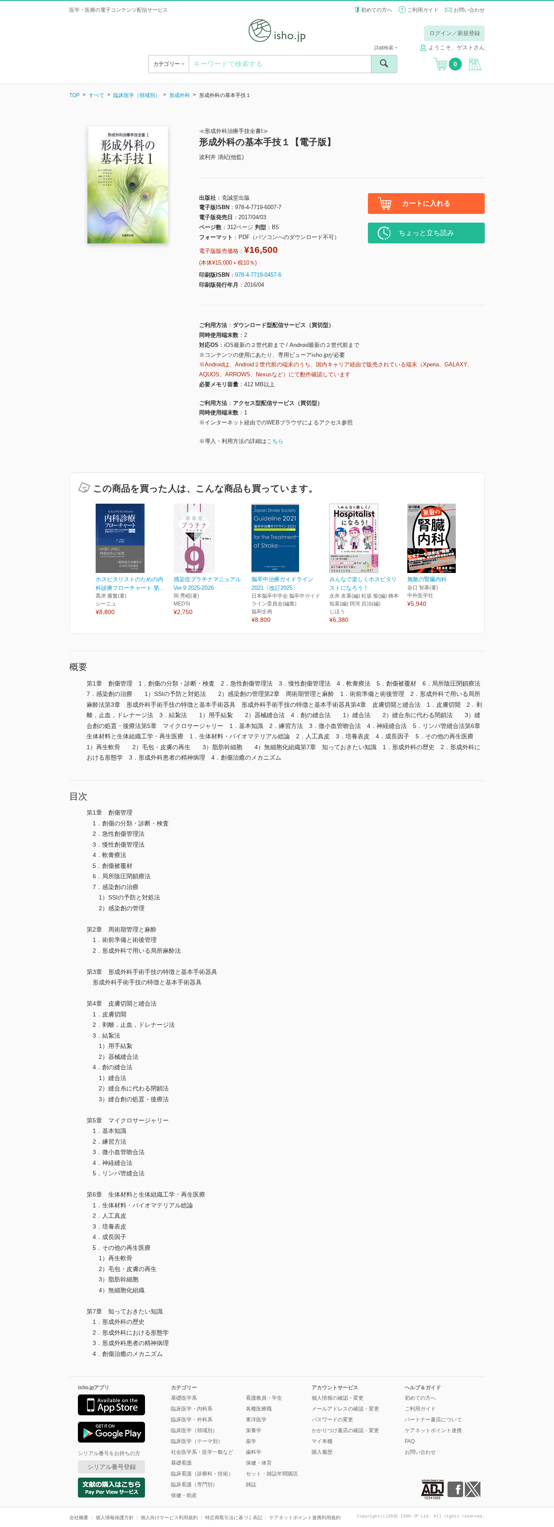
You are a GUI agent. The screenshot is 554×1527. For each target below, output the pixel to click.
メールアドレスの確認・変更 (345, 1409)
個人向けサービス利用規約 (169, 1517)
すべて (96, 95)
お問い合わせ (469, 10)
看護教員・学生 (264, 1398)
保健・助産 (184, 1495)
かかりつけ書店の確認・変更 (345, 1430)
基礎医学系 (184, 1398)
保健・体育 (259, 1463)
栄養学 (253, 1430)
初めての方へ (376, 10)
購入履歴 (322, 1452)
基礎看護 (181, 1463)
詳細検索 (384, 47)
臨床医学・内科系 (192, 1409)
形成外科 (179, 95)
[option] (135, 560)
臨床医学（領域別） (136, 95)
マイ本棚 (322, 1441)
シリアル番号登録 (111, 1466)
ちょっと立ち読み (426, 232)
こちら (275, 441)
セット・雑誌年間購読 (272, 1474)
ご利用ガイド (422, 10)
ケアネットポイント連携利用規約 (305, 1517)
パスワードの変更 (332, 1420)
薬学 (251, 1441)
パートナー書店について (433, 1420)
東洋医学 (256, 1420)
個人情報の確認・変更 (338, 1398)
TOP (74, 95)
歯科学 (253, 1452)
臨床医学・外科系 (192, 1420)
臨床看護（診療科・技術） (202, 1474)
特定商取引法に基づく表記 (233, 1517)
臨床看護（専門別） (194, 1485)
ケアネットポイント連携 (433, 1430)
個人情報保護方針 (115, 1517)
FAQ (410, 1441)
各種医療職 (259, 1409)
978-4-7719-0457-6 (258, 275)
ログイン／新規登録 (454, 33)
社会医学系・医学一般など (202, 1452)
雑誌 (251, 1485)
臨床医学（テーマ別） (197, 1441)
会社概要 (78, 1517)
